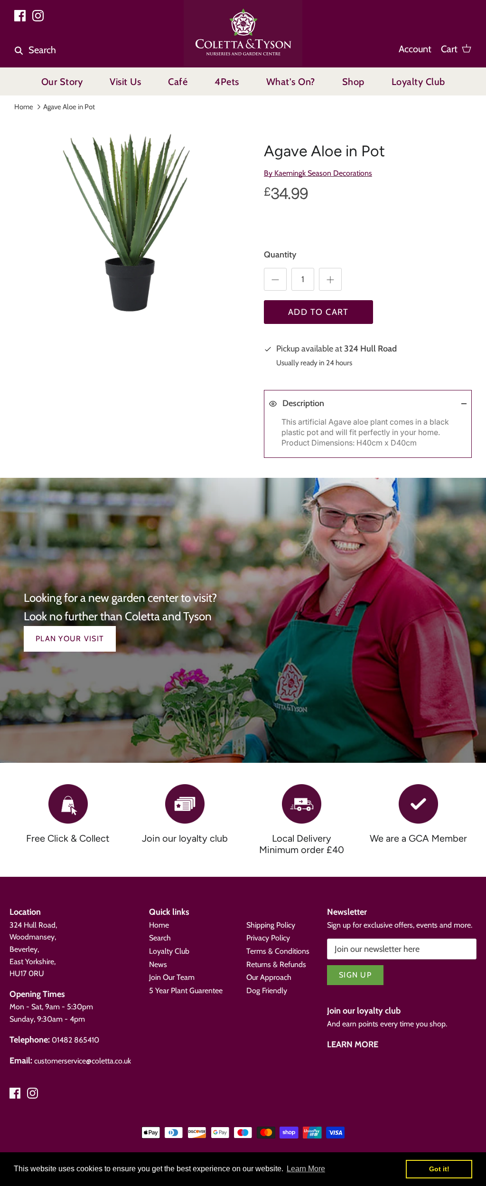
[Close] (455, 982)
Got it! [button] (439, 1169)
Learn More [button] (306, 1169)
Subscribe (362, 1105)
